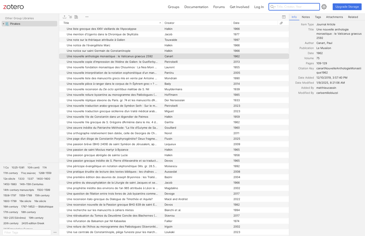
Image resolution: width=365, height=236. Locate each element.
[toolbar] (174, 17)
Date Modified (304, 82)
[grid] (174, 128)
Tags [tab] (318, 17)
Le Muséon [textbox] (323, 48)
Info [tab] (294, 17)
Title (311, 29)
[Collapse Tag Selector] (29, 164)
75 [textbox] (318, 58)
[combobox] (339, 24)
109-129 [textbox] (321, 63)
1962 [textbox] (319, 53)
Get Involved (239, 7)
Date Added (306, 77)
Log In (259, 7)
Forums (219, 7)
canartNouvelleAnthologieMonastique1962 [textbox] (338, 70)
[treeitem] (29, 23)
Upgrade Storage (347, 6)
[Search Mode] (273, 7)
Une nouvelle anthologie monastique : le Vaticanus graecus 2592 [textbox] (339, 34)
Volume (309, 58)
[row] (174, 23)
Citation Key (306, 68)
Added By (307, 87)
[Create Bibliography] (76, 17)
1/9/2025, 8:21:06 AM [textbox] (330, 82)
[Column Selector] (283, 17)
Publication (307, 48)
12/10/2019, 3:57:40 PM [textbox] (331, 77)
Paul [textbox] (329, 43)
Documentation (196, 7)
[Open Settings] (324, 6)
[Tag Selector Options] (55, 232)
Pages (310, 63)
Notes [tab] (306, 17)
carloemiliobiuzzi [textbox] (327, 92)
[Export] (64, 17)
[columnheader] (111, 22)
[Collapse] (3, 23)
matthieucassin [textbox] (326, 87)
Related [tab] (353, 17)
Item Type (307, 24)
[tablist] (327, 17)
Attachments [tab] (334, 17)
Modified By (306, 92)
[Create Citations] (70, 17)
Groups (173, 7)
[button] (6, 167)
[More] (87, 17)
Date (311, 53)
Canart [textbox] (320, 43)
